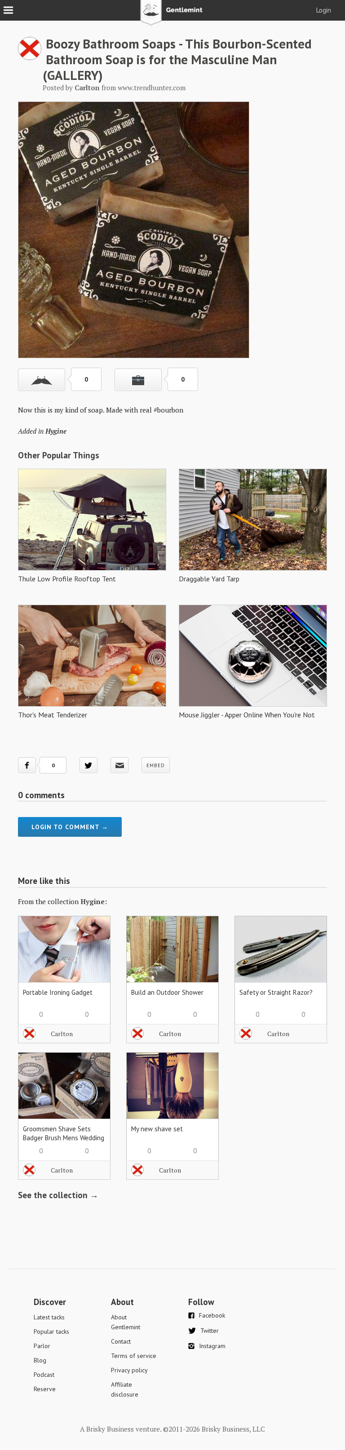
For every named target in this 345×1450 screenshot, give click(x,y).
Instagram (212, 1346)
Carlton (62, 1033)
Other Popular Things (58, 455)
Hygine (55, 430)
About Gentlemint (125, 1322)
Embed (155, 765)
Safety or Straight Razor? (276, 992)
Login (323, 10)
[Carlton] (29, 57)
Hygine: (93, 901)
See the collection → (58, 1195)
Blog (40, 1360)
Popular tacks (51, 1331)
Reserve (45, 1389)
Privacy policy (129, 1370)
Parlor (42, 1346)
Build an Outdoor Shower (167, 992)
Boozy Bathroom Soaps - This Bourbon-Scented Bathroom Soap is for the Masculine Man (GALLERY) (177, 59)
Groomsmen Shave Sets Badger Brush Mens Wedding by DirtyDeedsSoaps (63, 1138)
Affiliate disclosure (124, 1389)
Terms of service (133, 1356)
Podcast (44, 1375)
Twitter (209, 1330)
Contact (121, 1341)
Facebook (212, 1315)
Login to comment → (69, 827)
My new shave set (157, 1129)
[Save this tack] (138, 380)
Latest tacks (49, 1317)
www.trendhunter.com (152, 87)
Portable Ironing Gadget (58, 992)
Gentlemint (172, 16)
